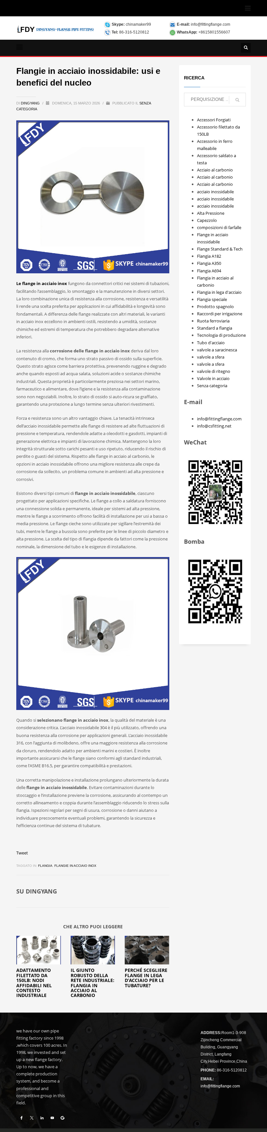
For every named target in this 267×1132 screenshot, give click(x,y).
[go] (237, 100)
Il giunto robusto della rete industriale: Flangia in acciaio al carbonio (92, 982)
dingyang (31, 103)
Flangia (45, 865)
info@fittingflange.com (210, 24)
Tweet (22, 853)
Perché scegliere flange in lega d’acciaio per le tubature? (146, 977)
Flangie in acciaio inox (75, 865)
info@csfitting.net (214, 426)
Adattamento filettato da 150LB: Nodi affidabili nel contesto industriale (34, 982)
